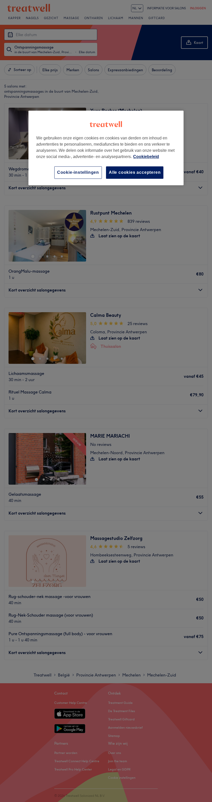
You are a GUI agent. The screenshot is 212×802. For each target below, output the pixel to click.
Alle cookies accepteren (135, 172)
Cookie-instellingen (78, 172)
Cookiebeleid (146, 156)
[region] (106, 148)
